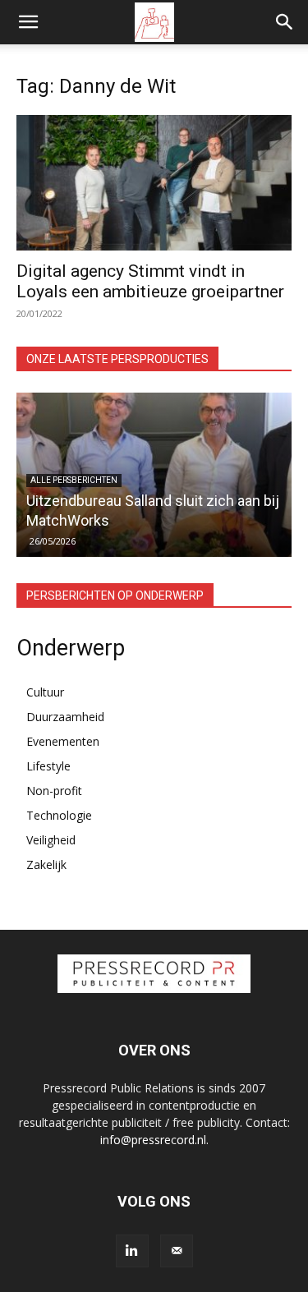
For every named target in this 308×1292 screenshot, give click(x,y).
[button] (28, 22)
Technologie (59, 815)
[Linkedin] (132, 1251)
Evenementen (62, 741)
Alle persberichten (73, 480)
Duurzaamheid (65, 716)
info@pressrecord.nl (153, 1139)
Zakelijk (46, 864)
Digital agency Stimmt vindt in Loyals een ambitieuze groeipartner (150, 281)
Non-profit (54, 790)
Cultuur (45, 692)
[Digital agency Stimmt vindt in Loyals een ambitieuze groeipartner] (154, 183)
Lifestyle (48, 766)
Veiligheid (51, 840)
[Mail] (176, 1251)
